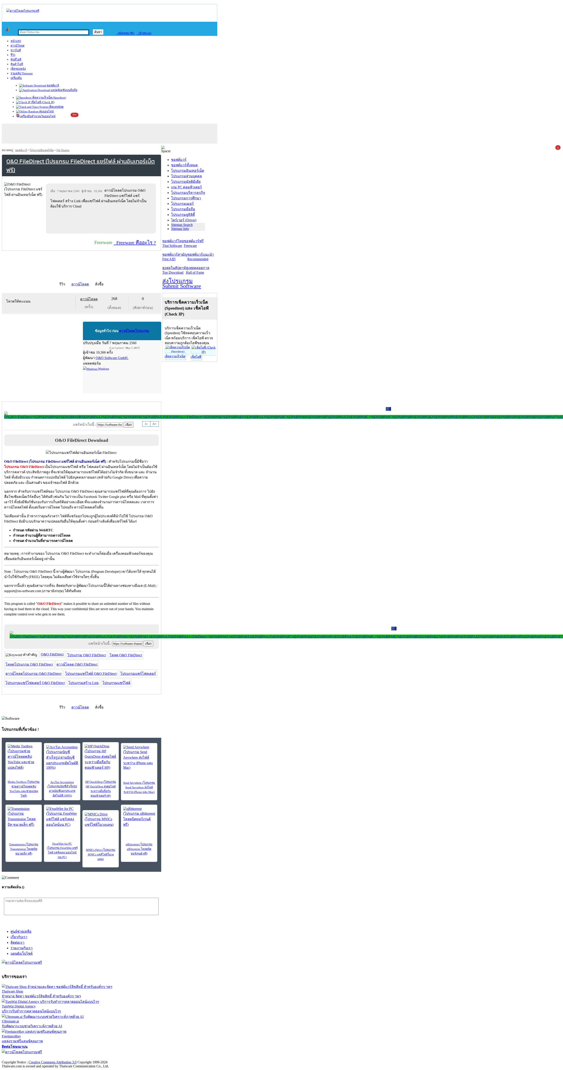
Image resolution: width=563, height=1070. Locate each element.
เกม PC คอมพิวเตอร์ (186, 187)
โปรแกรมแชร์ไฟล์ (116, 683)
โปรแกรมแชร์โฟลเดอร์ (138, 673)
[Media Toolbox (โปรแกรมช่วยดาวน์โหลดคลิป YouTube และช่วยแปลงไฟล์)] (24, 757)
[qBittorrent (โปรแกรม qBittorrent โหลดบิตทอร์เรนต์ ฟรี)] (139, 817)
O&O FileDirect (52, 654)
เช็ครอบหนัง (18, 68)
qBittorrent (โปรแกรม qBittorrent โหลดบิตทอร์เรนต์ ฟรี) (139, 849)
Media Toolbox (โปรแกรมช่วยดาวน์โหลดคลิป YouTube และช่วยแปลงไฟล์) (24, 788)
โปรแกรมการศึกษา (186, 198)
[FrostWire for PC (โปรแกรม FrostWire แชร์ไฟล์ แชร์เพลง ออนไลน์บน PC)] (62, 817)
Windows (103, 368)
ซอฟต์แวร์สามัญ (174, 257)
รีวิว (13, 55)
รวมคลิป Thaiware (22, 73)
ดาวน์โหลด (17, 45)
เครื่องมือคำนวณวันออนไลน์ (37, 116)
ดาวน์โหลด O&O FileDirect (77, 664)
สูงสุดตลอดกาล (197, 270)
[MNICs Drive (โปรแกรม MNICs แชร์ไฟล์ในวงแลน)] (101, 819)
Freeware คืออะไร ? (135, 242)
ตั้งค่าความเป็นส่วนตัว (18, 1057)
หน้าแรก (16, 41)
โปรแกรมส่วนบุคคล (186, 176)
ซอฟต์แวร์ (52, 85)
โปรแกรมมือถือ (183, 209)
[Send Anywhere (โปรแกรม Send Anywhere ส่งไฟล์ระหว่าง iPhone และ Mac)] (139, 757)
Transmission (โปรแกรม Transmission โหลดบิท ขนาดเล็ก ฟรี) (23, 849)
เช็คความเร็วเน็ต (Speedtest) (48, 97)
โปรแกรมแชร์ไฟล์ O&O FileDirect (91, 673)
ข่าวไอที (16, 50)
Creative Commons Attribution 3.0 (53, 1062)
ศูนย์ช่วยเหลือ (21, 931)
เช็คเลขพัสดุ (56, 106)
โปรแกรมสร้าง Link (83, 683)
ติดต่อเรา (17, 942)
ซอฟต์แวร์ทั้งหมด (184, 165)
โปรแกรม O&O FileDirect (86, 655)
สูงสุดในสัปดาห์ (174, 270)
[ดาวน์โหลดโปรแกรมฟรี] (22, 11)
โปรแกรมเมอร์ (182, 204)
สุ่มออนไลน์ (46, 111)
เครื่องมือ (16, 78)
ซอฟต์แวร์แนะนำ (200, 257)
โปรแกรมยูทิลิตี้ (183, 215)
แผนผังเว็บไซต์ (22, 953)
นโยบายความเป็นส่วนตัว (58, 1057)
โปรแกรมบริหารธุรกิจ (188, 193)
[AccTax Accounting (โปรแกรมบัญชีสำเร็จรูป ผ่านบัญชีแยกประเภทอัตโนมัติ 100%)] (62, 757)
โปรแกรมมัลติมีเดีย (186, 182)
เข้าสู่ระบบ (144, 33)
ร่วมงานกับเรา (22, 948)
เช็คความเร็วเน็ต (175, 356)
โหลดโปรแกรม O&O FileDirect (29, 664)
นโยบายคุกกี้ (91, 1057)
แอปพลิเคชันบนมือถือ (63, 90)
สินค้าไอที (17, 64)
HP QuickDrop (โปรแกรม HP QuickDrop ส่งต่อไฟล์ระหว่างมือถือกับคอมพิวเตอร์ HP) (100, 788)
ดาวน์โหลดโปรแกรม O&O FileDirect (33, 673)
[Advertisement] (101, 221)
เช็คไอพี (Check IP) (42, 102)
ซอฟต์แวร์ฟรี (194, 243)
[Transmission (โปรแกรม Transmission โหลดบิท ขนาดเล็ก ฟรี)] (24, 817)
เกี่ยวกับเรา (19, 937)
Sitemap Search (182, 225)
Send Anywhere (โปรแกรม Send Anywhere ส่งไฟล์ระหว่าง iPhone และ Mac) (139, 787)
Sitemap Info (180, 229)
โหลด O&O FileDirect (126, 655)
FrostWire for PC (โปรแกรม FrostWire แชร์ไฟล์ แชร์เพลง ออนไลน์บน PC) (62, 850)
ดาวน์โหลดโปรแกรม (134, 331)
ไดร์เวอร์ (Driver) (183, 220)
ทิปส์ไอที (16, 59)
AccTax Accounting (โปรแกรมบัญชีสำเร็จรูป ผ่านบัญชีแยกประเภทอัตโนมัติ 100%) (62, 788)
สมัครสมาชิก (125, 33)
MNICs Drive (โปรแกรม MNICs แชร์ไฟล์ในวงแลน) (100, 854)
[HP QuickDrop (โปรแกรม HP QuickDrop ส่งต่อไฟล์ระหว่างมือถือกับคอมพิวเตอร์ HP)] (101, 757)
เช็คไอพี (196, 356)
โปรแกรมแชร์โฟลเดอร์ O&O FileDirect (35, 683)
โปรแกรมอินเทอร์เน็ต (42, 150)
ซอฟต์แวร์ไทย (173, 243)
